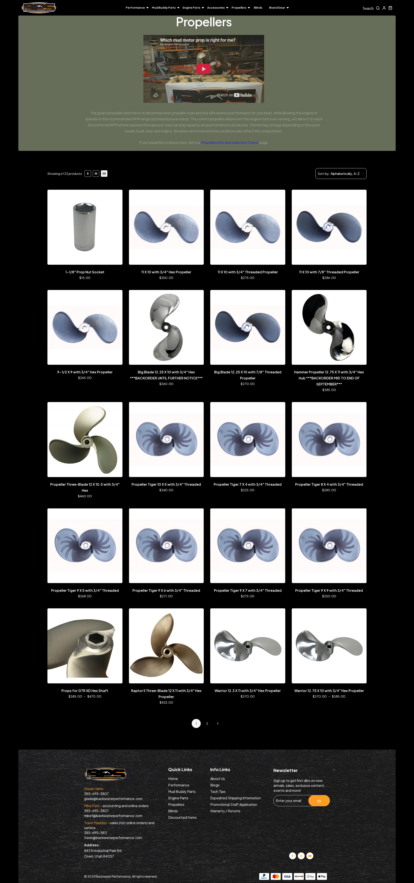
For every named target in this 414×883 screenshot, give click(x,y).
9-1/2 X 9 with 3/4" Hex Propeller (85, 372)
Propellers (239, 7)
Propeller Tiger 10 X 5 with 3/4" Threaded (166, 484)
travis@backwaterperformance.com (113, 837)
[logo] (39, 8)
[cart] (390, 8)
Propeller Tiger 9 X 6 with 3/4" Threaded (166, 590)
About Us (217, 778)
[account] (384, 8)
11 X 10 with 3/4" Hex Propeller (166, 272)
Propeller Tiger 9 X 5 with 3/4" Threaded (85, 590)
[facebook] (292, 856)
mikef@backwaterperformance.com (113, 815)
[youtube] (309, 856)
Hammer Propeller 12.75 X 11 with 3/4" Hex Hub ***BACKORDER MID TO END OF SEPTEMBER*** (329, 378)
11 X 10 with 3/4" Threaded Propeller (248, 272)
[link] (88, 173)
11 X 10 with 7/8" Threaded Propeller (329, 272)
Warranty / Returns (225, 811)
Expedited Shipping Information (235, 798)
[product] (84, 227)
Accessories (216, 7)
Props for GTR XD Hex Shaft (84, 690)
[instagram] (301, 856)
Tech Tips (218, 791)
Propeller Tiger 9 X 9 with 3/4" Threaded (329, 590)
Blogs (215, 785)
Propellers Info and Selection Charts (230, 142)
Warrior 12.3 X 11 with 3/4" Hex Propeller (248, 690)
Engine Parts (191, 7)
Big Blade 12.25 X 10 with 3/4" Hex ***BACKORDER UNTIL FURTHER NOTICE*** (166, 375)
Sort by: (324, 173)
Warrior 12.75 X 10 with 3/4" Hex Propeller (329, 690)
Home (173, 778)
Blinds (258, 7)
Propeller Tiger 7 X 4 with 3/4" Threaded (248, 484)
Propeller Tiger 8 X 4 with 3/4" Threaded (329, 484)
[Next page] (217, 723)
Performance (135, 7)
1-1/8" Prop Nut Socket (84, 272)
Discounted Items (182, 817)
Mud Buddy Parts (164, 7)
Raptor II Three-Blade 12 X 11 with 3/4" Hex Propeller (166, 693)
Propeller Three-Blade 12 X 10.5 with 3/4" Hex (85, 487)
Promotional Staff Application (233, 804)
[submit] (319, 800)
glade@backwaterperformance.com (113, 798)
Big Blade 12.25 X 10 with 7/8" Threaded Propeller (247, 375)
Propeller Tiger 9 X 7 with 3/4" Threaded (248, 590)
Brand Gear (277, 7)
